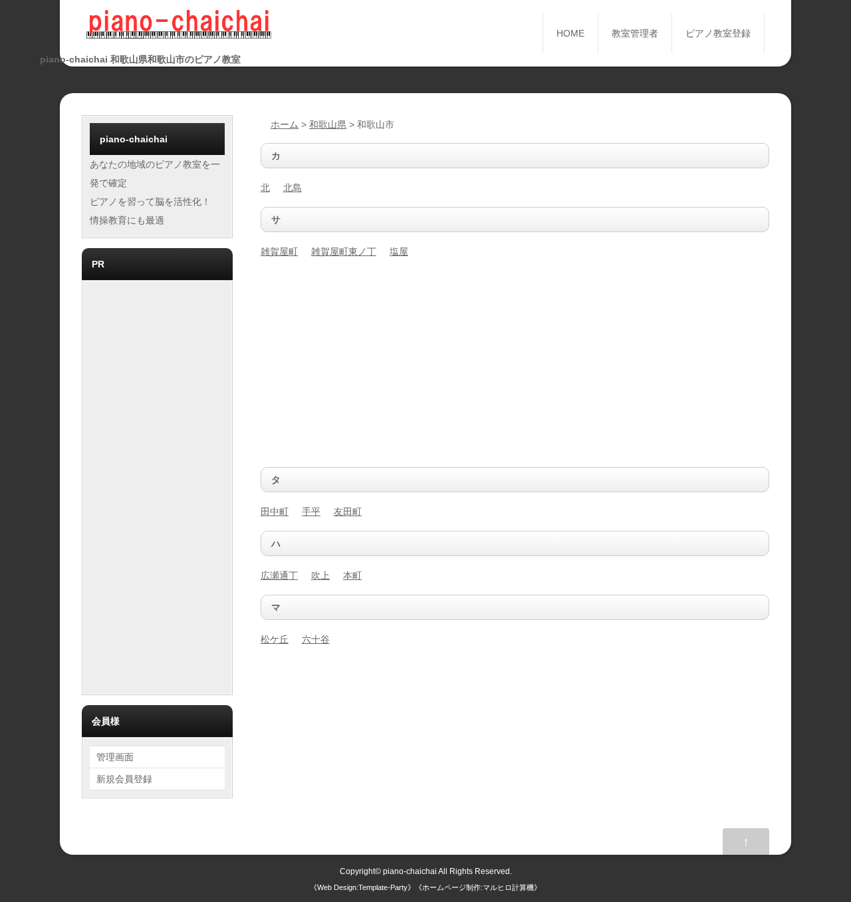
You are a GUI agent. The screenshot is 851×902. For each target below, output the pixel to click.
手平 (311, 511)
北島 (292, 187)
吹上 (320, 575)
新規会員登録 (124, 779)
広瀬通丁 (279, 575)
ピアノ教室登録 (718, 33)
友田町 (348, 511)
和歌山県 (327, 124)
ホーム (285, 124)
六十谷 (316, 639)
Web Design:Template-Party (362, 887)
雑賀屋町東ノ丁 (343, 251)
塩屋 (399, 251)
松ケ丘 (275, 639)
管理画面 (115, 757)
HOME (570, 33)
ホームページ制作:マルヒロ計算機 (478, 887)
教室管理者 (635, 33)
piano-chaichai (410, 871)
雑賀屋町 (279, 251)
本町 (352, 575)
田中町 (275, 511)
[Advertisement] (515, 364)
